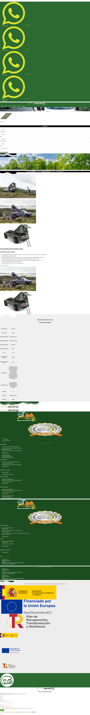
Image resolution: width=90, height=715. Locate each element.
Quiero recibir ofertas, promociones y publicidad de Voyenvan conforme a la (17, 708)
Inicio (2, 106)
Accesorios (6, 439)
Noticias (3, 441)
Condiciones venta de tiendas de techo (8, 563)
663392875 (33, 171)
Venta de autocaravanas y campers (7, 457)
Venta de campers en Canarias (7, 496)
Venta (6, 106)
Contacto (23, 106)
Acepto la (6, 706)
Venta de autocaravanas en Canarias (8, 495)
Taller (10, 106)
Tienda (3, 438)
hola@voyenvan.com (45, 171)
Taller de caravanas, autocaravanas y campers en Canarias (11, 498)
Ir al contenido (2, 0)
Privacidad (4, 561)
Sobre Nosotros (5, 559)
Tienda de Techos (4, 111)
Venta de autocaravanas (6, 455)
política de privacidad (7, 706)
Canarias (14, 106)
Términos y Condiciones (6, 560)
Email (1, 697)
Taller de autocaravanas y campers (7, 474)
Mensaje (1, 705)
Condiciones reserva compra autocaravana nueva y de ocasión (13, 562)
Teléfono (1, 699)
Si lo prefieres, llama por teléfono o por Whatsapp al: (8, 712)
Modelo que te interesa (3, 700)
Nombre (1, 695)
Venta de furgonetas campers (7, 456)
